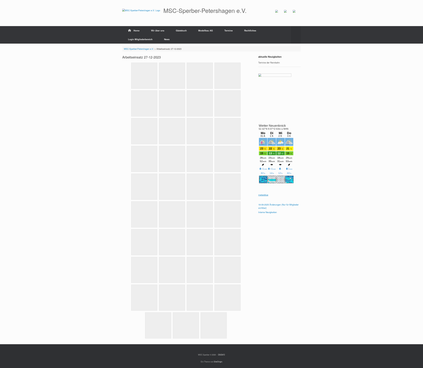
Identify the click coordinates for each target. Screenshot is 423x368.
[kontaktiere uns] (297, 14)
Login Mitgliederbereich (140, 39)
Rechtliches (250, 30)
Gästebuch (181, 30)
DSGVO (221, 354)
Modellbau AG (205, 30)
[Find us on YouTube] (288, 14)
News (167, 39)
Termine (228, 30)
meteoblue (263, 194)
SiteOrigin (218, 361)
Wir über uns (157, 30)
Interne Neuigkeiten (267, 212)
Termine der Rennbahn (269, 62)
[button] (296, 35)
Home (136, 30)
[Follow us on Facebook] (279, 14)
